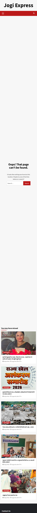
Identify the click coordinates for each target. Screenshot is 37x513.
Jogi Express (18, 5)
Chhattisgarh (6, 352)
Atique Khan (7, 361)
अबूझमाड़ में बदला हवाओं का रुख (10, 495)
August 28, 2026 (15, 361)
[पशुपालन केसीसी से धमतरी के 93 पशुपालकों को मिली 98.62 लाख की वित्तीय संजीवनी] (18, 446)
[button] (3, 13)
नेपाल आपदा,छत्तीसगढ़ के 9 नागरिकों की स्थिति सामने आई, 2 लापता (18, 427)
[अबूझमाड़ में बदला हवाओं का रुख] (18, 481)
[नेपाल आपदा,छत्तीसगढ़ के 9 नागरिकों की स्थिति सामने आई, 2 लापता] (18, 413)
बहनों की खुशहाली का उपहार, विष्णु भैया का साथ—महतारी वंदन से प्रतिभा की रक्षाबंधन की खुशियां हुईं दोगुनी (17, 358)
